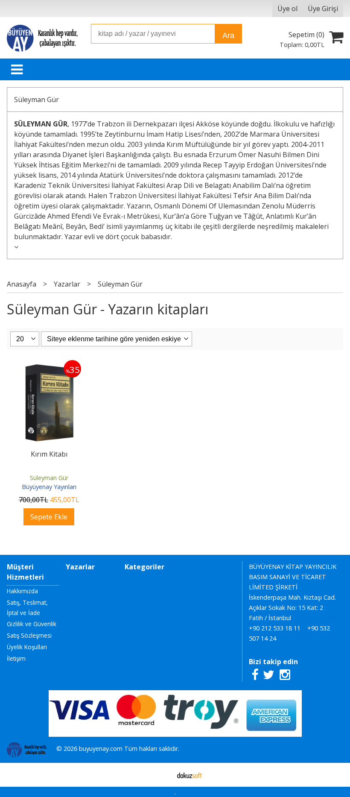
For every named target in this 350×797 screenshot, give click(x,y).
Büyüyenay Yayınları (49, 487)
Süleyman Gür (36, 99)
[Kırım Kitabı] (49, 365)
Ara (228, 35)
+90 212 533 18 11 (274, 628)
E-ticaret (161, 774)
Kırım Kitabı (49, 454)
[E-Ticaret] (189, 774)
